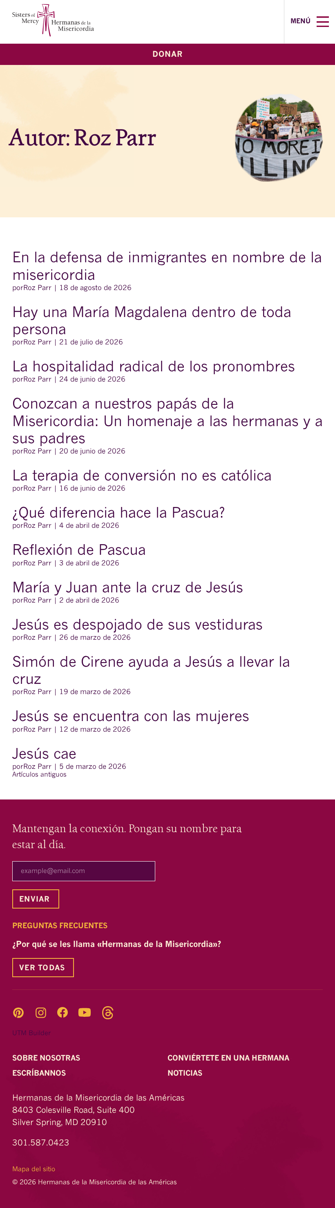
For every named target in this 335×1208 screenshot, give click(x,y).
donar (167, 55)
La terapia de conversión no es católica (142, 476)
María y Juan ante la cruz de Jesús (127, 588)
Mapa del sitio (33, 1169)
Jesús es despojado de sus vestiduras (139, 626)
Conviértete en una (229, 1058)
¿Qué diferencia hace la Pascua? (118, 514)
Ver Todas (42, 968)
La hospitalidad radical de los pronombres (155, 367)
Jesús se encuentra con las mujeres (130, 717)
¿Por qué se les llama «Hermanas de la (117, 945)
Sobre (47, 1058)
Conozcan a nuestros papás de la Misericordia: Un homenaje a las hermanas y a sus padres (167, 422)
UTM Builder (31, 1033)
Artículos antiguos (39, 775)
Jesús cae (46, 755)
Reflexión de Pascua (81, 551)
